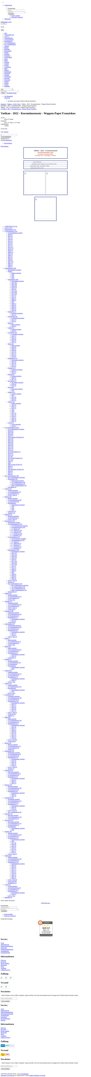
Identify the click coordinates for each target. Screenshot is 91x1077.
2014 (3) (10, 242)
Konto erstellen (15, 15)
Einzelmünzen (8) (13, 630)
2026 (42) (10, 431)
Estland (6, 52)
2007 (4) (10, 254)
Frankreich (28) (8, 611)
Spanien (6, 81)
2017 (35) (10, 447)
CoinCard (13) (12, 511)
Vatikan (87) (8, 855)
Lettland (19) (8, 670)
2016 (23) (10, 448)
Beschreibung (8, 143)
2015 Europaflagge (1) (14, 451)
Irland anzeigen (12, 640)
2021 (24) (14, 284)
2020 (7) (13, 331)
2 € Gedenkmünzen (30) (15, 788)
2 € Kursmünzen (9, 39)
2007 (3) (13, 419)
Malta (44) (11, 344)
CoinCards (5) (12, 741)
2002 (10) (10, 262)
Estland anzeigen (12, 595)
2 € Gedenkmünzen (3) (14, 641)
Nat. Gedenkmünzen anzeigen (16, 477)
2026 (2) (10, 234)
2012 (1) (13, 315)
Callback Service (5, 970)
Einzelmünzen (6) (13, 791)
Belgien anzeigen (16, 273)
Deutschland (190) (13, 279)
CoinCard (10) (12, 714)
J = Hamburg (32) (16, 535)
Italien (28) (7, 646)
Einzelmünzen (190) (13, 550)
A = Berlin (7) (15, 542)
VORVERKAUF (9, 35)
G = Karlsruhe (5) (16, 546)
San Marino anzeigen (17, 382)
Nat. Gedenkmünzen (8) (14, 812)
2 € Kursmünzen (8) (13, 501)
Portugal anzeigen (16, 376)
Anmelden (4, 911)
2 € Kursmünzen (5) (13, 651)
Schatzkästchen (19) (10, 229)
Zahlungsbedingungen (7, 949)
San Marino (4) (12, 487)
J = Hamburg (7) (16, 548)
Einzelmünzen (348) (10, 268)
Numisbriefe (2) (12, 883)
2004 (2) (10, 474)
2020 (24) (10, 442)
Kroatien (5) (7, 659)
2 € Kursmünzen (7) (13, 836)
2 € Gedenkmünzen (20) (15, 500)
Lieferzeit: (3, 121)
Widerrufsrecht (5, 944)
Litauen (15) (8, 683)
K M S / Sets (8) (12, 740)
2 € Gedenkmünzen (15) (15, 686)
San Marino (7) (12, 381)
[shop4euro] (6, 22)
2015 (12, 691)
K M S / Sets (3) (12, 637)
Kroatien (6, 62)
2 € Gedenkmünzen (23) (15, 859)
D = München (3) (16, 543)
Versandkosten (5, 951)
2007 (12, 302)
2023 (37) (10, 435)
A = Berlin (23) (15, 529)
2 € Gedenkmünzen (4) (14, 754)
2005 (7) (10, 257)
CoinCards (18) (12, 881)
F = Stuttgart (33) (16, 532)
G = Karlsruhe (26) (16, 534)
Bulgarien (7, 49)
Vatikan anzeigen (16, 403)
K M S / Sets (11, 600)
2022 (12, 274)
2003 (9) (10, 260)
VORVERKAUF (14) (10, 226)
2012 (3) (10, 245)
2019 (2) (10, 236)
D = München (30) (16, 530)
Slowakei (7, 78)
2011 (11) (10, 247)
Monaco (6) (7, 743)
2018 (12, 411)
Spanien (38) (8, 831)
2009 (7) (10, 250)
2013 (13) (10, 455)
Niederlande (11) (12, 358)
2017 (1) (13, 342)
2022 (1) (13, 371)
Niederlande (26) (9, 751)
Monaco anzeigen (13, 744)
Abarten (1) (11, 582)
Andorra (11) (8, 489)
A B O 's (6, 36)
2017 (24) (14, 291)
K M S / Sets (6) (12, 810)
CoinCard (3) (11, 609)
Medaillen (7, 86)
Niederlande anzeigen (17, 360)
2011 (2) (13, 326)
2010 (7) (10, 461)
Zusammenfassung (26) (18, 540)
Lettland (6, 64)
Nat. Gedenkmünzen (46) (11, 476)
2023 (12, 669)
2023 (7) (13, 405)
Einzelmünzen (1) (13, 617)
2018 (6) (13, 350)
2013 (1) (13, 295)
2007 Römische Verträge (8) (16, 469)
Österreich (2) (12, 368)
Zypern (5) (7, 884)
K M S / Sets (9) (12, 880)
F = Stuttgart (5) (15, 545)
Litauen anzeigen (12, 685)
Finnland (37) (8, 601)
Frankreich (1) (12, 311)
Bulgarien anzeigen (13, 516)
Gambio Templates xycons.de (37, 1075)
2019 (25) (14, 287)
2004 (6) (10, 258)
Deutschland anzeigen (17, 281)
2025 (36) (10, 432)
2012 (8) (10, 456)
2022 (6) (13, 347)
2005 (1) (13, 305)
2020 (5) (13, 377)
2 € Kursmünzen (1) (13, 493)
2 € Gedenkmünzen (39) (15, 698)
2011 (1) (13, 297)
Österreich (7, 73)
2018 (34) (10, 445)
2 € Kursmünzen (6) (13, 629)
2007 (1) (10, 468)
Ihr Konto (3, 962)
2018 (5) (13, 340)
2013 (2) (10, 244)
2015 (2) (10, 241)
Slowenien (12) (8, 820)
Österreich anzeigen (16, 369)
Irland (6, 59)
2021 (12, 276)
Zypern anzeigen (16, 424)
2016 (12, 278)
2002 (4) (13, 310)
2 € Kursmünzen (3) (13, 789)
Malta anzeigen (15, 345)
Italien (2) (10, 323)
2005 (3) (10, 472)
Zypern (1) (11, 423)
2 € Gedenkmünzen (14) (15, 817)
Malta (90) (7, 717)
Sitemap (3, 1020)
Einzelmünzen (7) (13, 677)
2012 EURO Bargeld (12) (15, 458)
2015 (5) (13, 414)
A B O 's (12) (8, 228)
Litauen (6, 65)
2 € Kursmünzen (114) (10, 231)
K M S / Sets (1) (12, 495)
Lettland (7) (11, 328)
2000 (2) (10, 265)
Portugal (6, 75)
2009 (9, 463)
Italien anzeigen (15, 324)
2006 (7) (10, 255)
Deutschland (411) (9, 521)
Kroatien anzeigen (13, 661)
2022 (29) (10, 439)
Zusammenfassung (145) (18, 527)
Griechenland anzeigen (17, 318)
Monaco (6, 70)
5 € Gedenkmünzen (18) (18, 482)
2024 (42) (10, 434)
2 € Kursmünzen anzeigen (15, 233)
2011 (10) (10, 460)
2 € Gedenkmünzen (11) (14, 596)
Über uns (3, 960)
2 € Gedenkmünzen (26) (15, 720)
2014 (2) (13, 366)
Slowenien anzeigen (17, 389)
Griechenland (8, 57)
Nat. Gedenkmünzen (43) (15, 583)
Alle (5, 33)
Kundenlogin (8, 5)
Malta (5, 68)
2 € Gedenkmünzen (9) (14, 492)
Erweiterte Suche (11, 93)
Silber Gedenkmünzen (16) (19, 485)
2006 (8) (10, 471)
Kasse (2, 966)
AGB (2, 943)
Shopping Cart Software (7, 1075)
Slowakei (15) (8, 814)
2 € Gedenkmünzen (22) (15, 614)
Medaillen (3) (8, 897)
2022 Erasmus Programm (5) (16, 437)
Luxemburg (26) (12, 332)
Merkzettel (7, 19)
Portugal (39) (8, 785)
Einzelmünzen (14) (13, 838)
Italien (6, 60)
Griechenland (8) (12, 316)
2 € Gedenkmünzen (9, 43)
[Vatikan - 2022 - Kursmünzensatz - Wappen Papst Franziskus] (18, 109)
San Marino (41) (9, 797)
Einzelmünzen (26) (13, 701)
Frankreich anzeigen (17, 313)
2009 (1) (13, 299)
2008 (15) (10, 252)
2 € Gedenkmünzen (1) (14, 746)
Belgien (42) (8, 497)
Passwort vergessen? (17, 17)
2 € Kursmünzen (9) (13, 606)
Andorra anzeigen (13, 490)
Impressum (4, 948)
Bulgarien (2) (8, 514)
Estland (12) (7, 593)
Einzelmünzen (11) (13, 757)
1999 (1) (10, 266)
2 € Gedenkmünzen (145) (15, 524)
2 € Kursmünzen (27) (14, 537)
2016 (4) (10, 239)
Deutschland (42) (13, 479)
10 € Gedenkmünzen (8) (18, 484)
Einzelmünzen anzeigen (14, 270)
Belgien (6, 47)
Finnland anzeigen (13, 603)
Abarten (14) (11, 513)
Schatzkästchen (8, 38)
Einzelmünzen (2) (13, 653)
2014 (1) (13, 847)
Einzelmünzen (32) (13, 862)
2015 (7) (13, 353)
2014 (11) (10, 453)
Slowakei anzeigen (13, 815)
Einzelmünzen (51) (13, 723)
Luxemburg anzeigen (17, 334)
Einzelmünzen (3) (13, 777)
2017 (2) (10, 237)
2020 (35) (14, 286)
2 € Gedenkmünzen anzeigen (16, 429)
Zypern (6, 84)
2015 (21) (10, 450)
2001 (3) (10, 263)
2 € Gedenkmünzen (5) (14, 662)
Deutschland (7, 51)
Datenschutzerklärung (7, 946)
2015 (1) (13, 365)
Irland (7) (7, 638)
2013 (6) (13, 357)
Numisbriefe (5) (12, 592)
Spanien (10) (11, 392)
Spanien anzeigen (16, 394)
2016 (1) (13, 373)
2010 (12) (10, 249)
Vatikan (6, 83)
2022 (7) (13, 336)
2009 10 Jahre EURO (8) (15, 464)
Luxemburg (7, 67)
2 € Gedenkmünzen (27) (15, 604)
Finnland (6, 54)
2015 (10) (14, 294)
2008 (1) (13, 300)
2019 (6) (13, 339)
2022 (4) (13, 361)
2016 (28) (14, 292)
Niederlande (7, 72)
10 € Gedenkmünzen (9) (18, 588)
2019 (12, 410)
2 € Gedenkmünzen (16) (15, 835)
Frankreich (7, 56)
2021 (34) (10, 440)
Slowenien (7, 80)
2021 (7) (13, 337)
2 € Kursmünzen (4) (13, 616)
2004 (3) (13, 307)
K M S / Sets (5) (12, 580)
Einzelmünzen (8, 41)
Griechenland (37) (9, 624)
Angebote (3, 968)
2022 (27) (14, 553)
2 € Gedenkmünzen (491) (11, 427)
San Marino (7, 76)
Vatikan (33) (11, 402)
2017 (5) (13, 352)
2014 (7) (13, 320)
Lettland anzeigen (16, 329)
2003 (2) (13, 308)
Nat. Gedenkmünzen (10, 44)
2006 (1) (13, 303)
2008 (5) (10, 466)
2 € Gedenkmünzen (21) (15, 649)
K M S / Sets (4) (12, 767)
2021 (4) (13, 363)
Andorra (6, 46)
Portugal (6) (11, 374)
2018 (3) (13, 289)
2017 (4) (13, 397)
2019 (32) (10, 443)
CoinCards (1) (12, 657)
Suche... (3, 93)
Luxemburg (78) (9, 694)
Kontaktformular (5, 952)
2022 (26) (14, 283)
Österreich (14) (8, 770)
